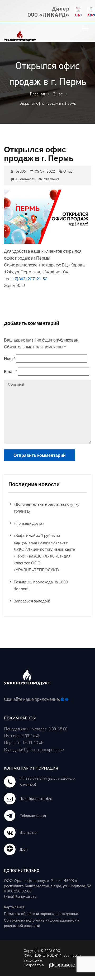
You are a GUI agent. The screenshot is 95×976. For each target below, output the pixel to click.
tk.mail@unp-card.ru (36, 798)
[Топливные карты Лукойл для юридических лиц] (20, 35)
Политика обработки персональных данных (41, 913)
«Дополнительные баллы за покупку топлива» (46, 507)
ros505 (20, 171)
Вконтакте (28, 832)
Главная (37, 93)
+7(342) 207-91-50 (29, 278)
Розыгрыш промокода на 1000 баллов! (41, 585)
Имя (9, 358)
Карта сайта (14, 907)
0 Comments (25, 179)
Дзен (24, 849)
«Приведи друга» (29, 523)
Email (10, 371)
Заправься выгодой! (32, 601)
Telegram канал (33, 815)
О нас (58, 93)
